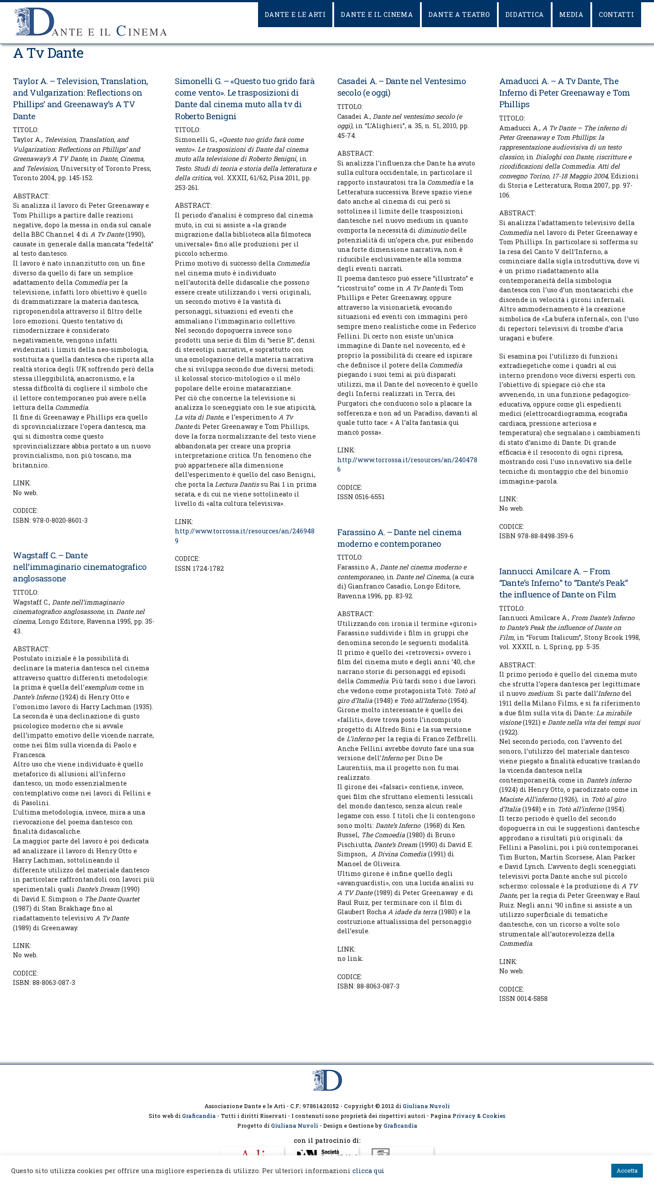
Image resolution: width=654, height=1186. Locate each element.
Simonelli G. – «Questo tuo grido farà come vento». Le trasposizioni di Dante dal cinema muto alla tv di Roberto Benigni (244, 98)
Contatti (616, 14)
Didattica (524, 14)
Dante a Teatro (459, 14)
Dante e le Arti (295, 14)
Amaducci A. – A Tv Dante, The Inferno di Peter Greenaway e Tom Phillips (564, 92)
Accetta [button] (627, 1170)
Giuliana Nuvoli (426, 1105)
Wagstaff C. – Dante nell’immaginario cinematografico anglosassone (79, 566)
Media (571, 14)
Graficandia (199, 1115)
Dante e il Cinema (377, 14)
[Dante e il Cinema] (91, 36)
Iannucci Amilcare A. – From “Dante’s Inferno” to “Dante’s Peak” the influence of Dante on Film (563, 582)
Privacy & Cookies (478, 1115)
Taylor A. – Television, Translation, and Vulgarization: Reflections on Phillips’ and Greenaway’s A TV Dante (80, 98)
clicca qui (368, 1170)
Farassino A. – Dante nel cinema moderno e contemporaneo (399, 537)
